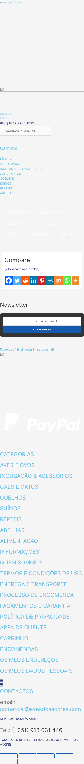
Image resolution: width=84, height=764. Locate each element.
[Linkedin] (34, 280)
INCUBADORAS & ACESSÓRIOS (34, 212)
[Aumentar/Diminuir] (9, 755)
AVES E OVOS (18, 201)
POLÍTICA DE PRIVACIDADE (35, 616)
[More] (75, 280)
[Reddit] (25, 280)
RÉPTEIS (39, 234)
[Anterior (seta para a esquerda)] (9, 761)
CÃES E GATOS (19, 223)
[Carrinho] (1, 143)
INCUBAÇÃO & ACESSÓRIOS (36, 476)
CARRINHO (14, 638)
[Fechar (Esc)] (64, 755)
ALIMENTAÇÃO (19, 541)
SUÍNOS (12, 234)
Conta (6, 158)
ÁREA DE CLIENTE (23, 627)
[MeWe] (50, 280)
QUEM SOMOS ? (21, 562)
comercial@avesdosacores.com (40, 709)
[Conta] (1, 153)
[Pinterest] (42, 280)
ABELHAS (67, 234)
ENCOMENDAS (19, 649)
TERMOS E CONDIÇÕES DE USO (41, 573)
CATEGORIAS (17, 454)
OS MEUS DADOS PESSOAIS (36, 670)
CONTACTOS (16, 691)
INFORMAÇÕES (19, 551)
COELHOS (54, 223)
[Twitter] (17, 280)
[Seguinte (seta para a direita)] (27, 761)
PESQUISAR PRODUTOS (17, 123)
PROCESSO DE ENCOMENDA (37, 595)
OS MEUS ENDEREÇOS (29, 660)
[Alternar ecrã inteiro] (27, 755)
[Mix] (58, 280)
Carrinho (8, 148)
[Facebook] (9, 280)
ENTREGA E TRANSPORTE (33, 584)
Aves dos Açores (11, 2)
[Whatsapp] (67, 280)
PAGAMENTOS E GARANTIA (35, 606)
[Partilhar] (46, 755)
